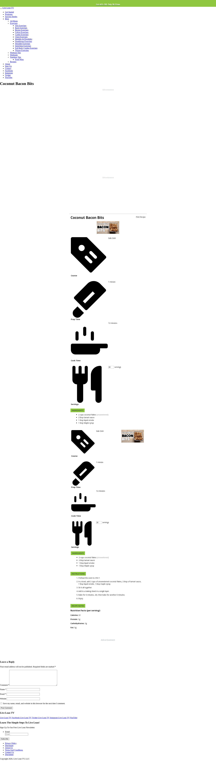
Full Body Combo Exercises (26, 48)
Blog (7, 19)
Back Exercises (21, 28)
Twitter (8, 75)
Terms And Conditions (14, 750)
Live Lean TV (8, 8)
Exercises (14, 23)
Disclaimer (9, 754)
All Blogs (14, 21)
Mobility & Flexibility (23, 39)
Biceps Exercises (21, 30)
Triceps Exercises (22, 50)
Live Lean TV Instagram (48, 718)
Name (3, 689)
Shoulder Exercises (22, 44)
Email (3, 694)
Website (3, 699)
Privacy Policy (10, 743)
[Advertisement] (19, 128)
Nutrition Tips (15, 57)
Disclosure (9, 745)
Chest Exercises (21, 37)
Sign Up (8, 66)
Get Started (9, 12)
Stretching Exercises (23, 46)
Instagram (9, 73)
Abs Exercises (20, 26)
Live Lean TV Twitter (29, 718)
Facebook (9, 71)
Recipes (13, 62)
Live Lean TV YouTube (67, 718)
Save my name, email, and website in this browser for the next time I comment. (34, 703)
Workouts (14, 55)
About (7, 64)
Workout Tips (15, 53)
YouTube (8, 77)
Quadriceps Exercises (23, 41)
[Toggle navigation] (1, 8)
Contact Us (9, 752)
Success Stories (11, 17)
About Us (9, 748)
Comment (4, 685)
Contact (8, 68)
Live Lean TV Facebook (10, 718)
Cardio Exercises (21, 35)
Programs (8, 14)
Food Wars (19, 59)
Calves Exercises (21, 32)
